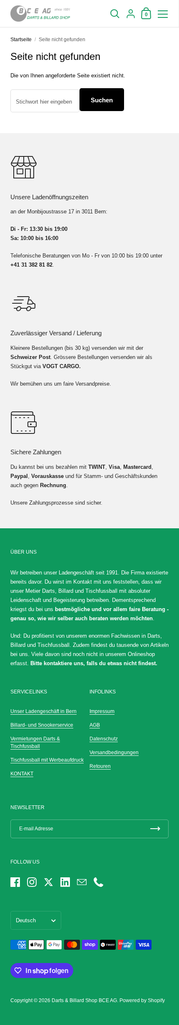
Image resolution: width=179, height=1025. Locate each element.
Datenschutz (104, 739)
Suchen (102, 100)
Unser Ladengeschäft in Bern (43, 711)
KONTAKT (21, 774)
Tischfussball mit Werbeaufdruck (47, 760)
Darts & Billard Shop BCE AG (84, 1000)
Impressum (102, 711)
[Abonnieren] (155, 829)
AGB (95, 725)
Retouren (100, 766)
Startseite (21, 39)
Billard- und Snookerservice (41, 725)
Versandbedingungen (114, 752)
